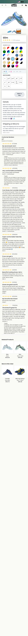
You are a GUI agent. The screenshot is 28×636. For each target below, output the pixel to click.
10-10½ (17, 82)
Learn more (6, 132)
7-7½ (20, 78)
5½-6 (13, 78)
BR (17, 71)
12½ (9, 86)
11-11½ (20, 82)
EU (14, 71)
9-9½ (12, 82)
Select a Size (19, 94)
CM (20, 71)
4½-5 (9, 78)
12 (4, 86)
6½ (16, 78)
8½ (8, 82)
